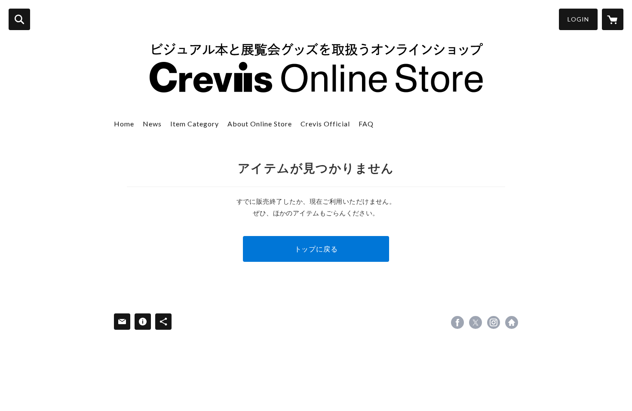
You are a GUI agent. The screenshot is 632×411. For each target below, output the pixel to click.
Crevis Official (325, 124)
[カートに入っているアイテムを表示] (612, 19)
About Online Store (259, 124)
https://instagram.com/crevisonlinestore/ (493, 322)
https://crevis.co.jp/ (511, 322)
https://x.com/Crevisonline (475, 322)
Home (124, 124)
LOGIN (578, 19)
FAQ (366, 124)
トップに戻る (316, 249)
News (152, 124)
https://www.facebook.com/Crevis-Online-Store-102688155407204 (457, 322)
